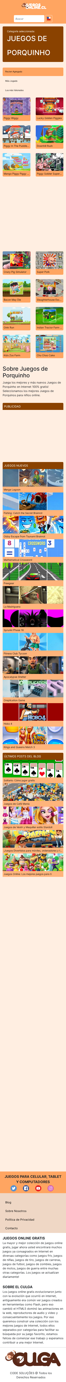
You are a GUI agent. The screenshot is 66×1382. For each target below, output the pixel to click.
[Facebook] (26, 1188)
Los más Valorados (14, 90)
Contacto (11, 1228)
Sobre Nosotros (15, 1211)
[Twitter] (14, 1188)
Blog (8, 1202)
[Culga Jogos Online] (33, 1358)
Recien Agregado (13, 71)
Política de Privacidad (19, 1219)
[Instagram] (51, 1188)
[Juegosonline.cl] (34, 5)
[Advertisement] (33, 214)
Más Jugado (11, 81)
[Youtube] (38, 1188)
